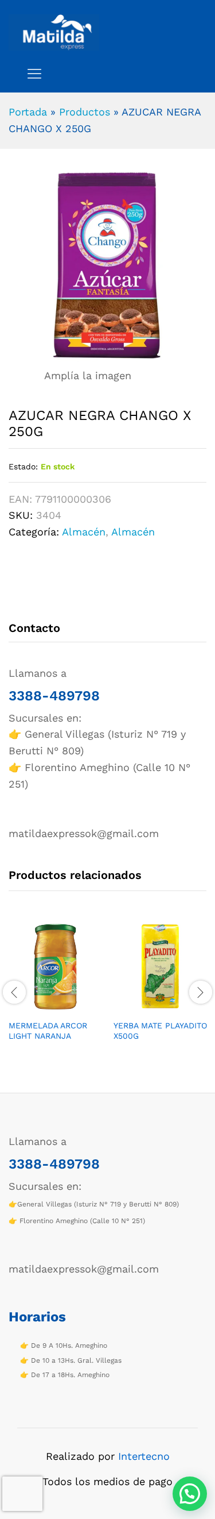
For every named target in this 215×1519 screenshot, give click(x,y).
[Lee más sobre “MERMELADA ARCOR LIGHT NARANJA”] (42, 1006)
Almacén (83, 532)
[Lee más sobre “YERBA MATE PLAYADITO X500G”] (147, 1006)
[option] (55, 990)
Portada (28, 112)
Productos (84, 112)
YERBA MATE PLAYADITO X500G (160, 1030)
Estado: (23, 466)
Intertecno (144, 1456)
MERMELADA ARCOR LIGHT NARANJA (48, 1030)
